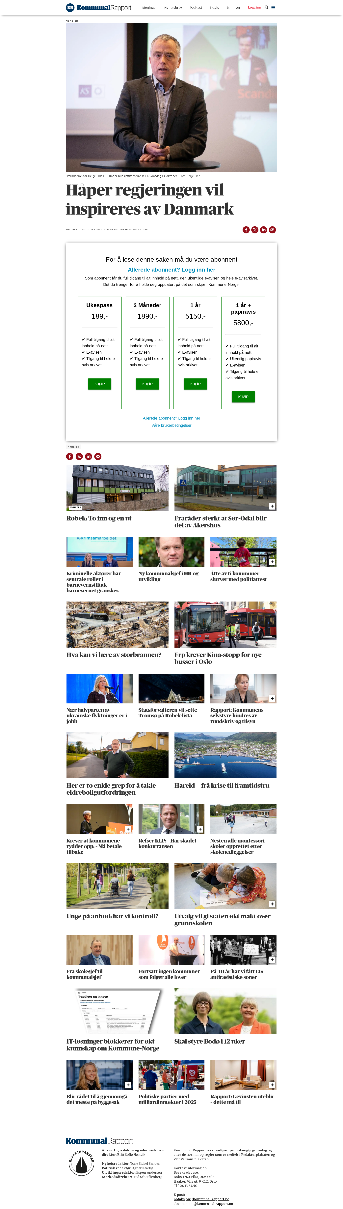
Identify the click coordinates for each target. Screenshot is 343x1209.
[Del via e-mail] (272, 229)
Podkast (196, 8)
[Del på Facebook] (246, 229)
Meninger (149, 8)
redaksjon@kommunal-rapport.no (201, 1199)
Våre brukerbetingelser (171, 425)
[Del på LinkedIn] (263, 229)
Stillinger (233, 8)
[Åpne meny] (273, 8)
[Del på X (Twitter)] (254, 229)
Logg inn (254, 7)
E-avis (214, 8)
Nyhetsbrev (173, 8)
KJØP (99, 384)
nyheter (73, 446)
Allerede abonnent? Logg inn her (171, 270)
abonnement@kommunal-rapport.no (203, 1204)
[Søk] (266, 8)
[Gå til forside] (98, 8)
